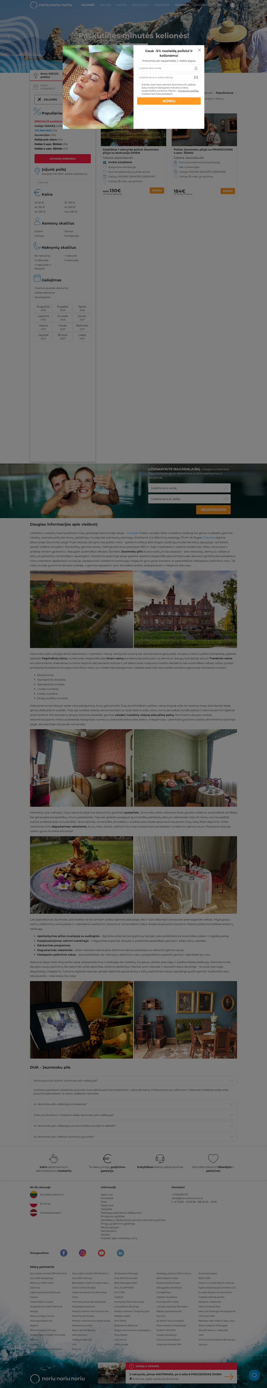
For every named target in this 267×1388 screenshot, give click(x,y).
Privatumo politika (188, 90)
